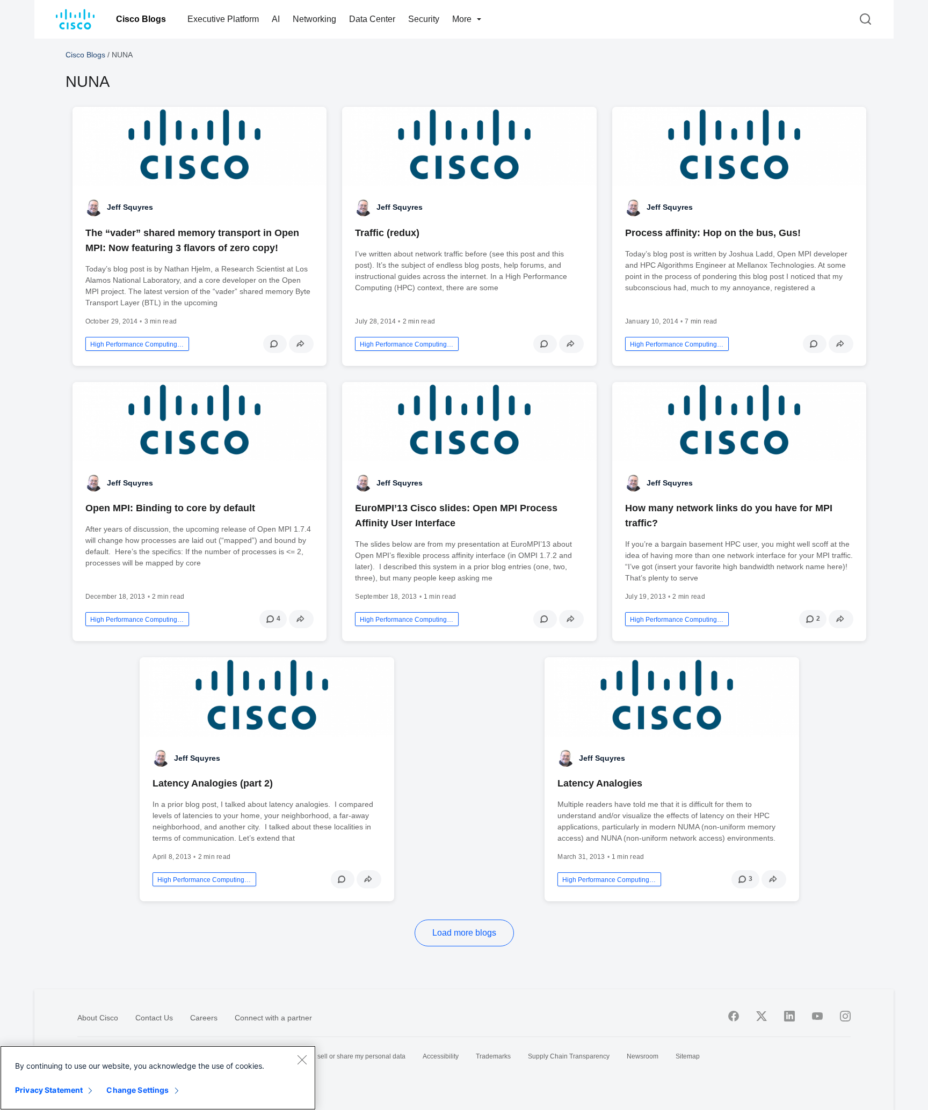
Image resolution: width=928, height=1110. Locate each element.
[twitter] (761, 1016)
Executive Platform (223, 19)
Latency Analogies (599, 783)
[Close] (301, 1059)
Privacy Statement (49, 1089)
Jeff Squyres (130, 207)
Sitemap (688, 1056)
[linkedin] (789, 1016)
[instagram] (845, 1016)
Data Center (372, 19)
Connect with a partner (273, 1017)
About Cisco (97, 1017)
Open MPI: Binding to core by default (170, 508)
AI (276, 19)
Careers (204, 1017)
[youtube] (817, 1016)
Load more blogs (464, 932)
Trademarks (493, 1056)
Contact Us (154, 1017)
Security (423, 19)
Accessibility (441, 1056)
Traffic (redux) (387, 232)
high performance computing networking (137, 344)
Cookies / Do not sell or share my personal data (336, 1056)
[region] (158, 1078)
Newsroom (642, 1056)
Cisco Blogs (141, 19)
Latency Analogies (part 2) (213, 783)
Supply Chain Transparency (569, 1056)
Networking (314, 19)
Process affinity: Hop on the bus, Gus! (713, 232)
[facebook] (733, 1016)
